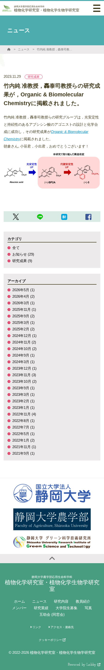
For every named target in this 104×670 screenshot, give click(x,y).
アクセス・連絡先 (62, 627)
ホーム (19, 601)
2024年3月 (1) (23, 362)
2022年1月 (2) (23, 440)
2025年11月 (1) (24, 309)
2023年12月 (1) (24, 368)
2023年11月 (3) (24, 375)
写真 (88, 608)
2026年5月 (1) (23, 290)
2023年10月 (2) (24, 381)
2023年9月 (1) (23, 388)
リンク (36, 627)
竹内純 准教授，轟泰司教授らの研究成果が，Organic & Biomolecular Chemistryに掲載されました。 (55, 49)
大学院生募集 (66, 608)
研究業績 (41, 608)
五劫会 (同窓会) (52, 614)
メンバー (19, 608)
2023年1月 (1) (23, 407)
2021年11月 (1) (24, 447)
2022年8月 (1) (23, 421)
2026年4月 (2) (23, 296)
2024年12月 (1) (24, 336)
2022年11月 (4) (24, 414)
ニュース (24, 49)
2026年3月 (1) (23, 303)
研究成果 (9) (22, 261)
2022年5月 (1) (23, 434)
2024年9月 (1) (23, 355)
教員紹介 (83, 601)
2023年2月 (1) (23, 401)
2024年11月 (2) (24, 342)
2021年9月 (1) (23, 453)
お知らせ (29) (23, 254)
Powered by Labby (82, 665)
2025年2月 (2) (23, 329)
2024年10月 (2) (24, 349)
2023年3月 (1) (23, 394)
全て (16, 248)
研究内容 (61, 601)
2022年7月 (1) (23, 427)
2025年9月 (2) (23, 316)
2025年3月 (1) (23, 322)
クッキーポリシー (51, 640)
